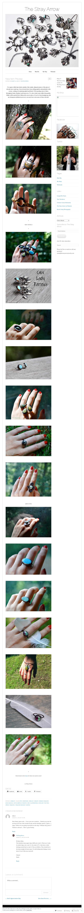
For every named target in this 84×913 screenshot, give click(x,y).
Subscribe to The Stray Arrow (65, 225)
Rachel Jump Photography (63, 209)
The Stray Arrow (42, 9)
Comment (45, 892)
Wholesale (53, 71)
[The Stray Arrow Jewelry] (28, 162)
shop (26, 775)
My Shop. (45, 71)
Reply (13, 831)
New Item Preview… (44, 898)
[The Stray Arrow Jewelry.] (28, 199)
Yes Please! (61, 236)
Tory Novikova (61, 199)
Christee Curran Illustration (64, 202)
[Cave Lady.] (28, 285)
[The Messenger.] (28, 122)
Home (30, 71)
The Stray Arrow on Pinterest (64, 206)
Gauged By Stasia (61, 196)
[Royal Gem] (28, 749)
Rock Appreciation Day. (13, 898)
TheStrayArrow (24, 81)
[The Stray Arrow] (28, 247)
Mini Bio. (37, 71)
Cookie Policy (29, 910)
